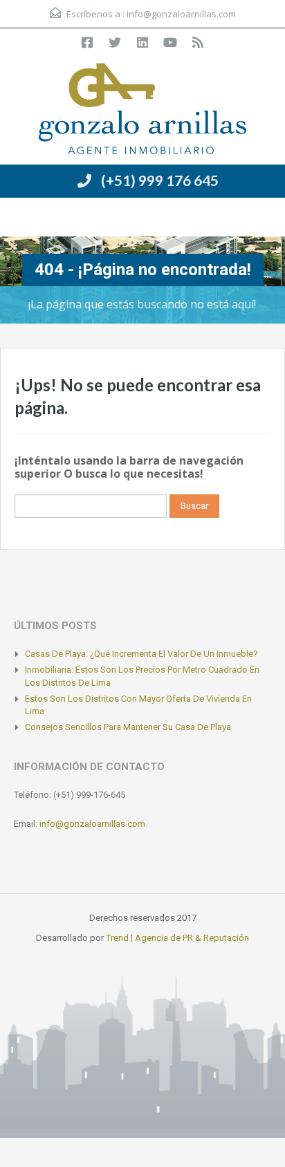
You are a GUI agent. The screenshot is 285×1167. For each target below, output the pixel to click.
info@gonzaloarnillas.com (181, 14)
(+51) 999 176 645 (160, 180)
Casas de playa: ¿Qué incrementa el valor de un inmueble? (141, 653)
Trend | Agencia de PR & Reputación (177, 938)
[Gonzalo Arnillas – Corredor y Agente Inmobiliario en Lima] (142, 110)
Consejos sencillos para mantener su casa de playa (128, 727)
